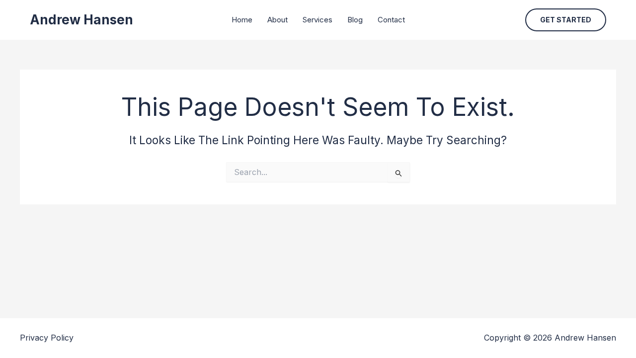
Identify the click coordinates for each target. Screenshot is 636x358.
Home (242, 19)
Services (317, 19)
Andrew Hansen (81, 19)
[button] (565, 19)
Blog (355, 19)
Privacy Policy (47, 338)
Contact (391, 19)
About (277, 19)
